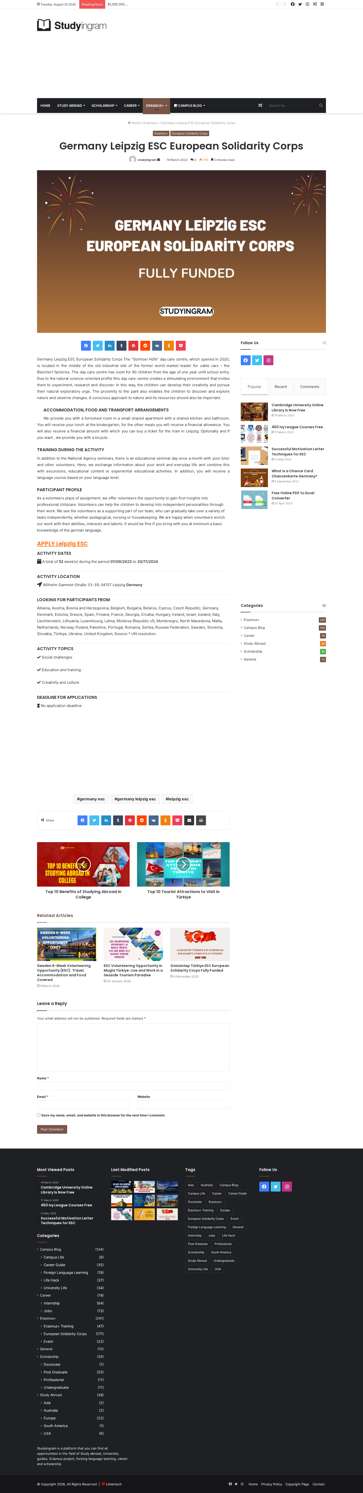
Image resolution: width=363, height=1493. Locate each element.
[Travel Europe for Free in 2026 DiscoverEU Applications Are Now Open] (144, 1187)
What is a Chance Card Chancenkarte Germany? (294, 474)
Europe (50, 1418)
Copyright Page (297, 1484)
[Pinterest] (133, 346)
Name (43, 1078)
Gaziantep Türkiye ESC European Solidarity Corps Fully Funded (199, 968)
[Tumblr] (121, 346)
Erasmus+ (155, 105)
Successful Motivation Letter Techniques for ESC (298, 452)
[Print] (201, 820)
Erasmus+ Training (59, 1326)
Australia (51, 1410)
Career (130, 105)
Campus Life (54, 1257)
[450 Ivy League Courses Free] (254, 434)
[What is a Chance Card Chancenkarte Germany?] (254, 478)
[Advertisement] (231, 53)
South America (56, 1426)
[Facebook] (86, 346)
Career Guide (54, 1265)
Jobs (48, 1311)
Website (143, 1097)
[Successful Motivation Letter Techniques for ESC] (254, 456)
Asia (47, 1403)
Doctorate (52, 1364)
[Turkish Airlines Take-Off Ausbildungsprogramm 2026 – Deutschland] (144, 1214)
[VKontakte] (157, 346)
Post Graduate (55, 1372)
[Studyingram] (71, 25)
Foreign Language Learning (66, 1272)
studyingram (147, 160)
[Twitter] (98, 346)
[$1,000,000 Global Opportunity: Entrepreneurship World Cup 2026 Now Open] (167, 1187)
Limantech (114, 1484)
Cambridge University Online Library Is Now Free (297, 408)
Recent (281, 386)
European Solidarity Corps (190, 133)
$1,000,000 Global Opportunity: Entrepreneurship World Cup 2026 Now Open (167, 4)
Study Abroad (69, 105)
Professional (54, 1380)
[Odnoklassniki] (169, 346)
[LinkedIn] (110, 346)
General (250, 659)
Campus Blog (190, 105)
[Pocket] (181, 346)
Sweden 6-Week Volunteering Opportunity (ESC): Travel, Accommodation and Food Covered (64, 972)
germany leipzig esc (136, 798)
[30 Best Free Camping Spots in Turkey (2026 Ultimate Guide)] (121, 1187)
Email (42, 1097)
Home (45, 105)
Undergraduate (56, 1387)
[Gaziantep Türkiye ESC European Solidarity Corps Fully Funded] (200, 944)
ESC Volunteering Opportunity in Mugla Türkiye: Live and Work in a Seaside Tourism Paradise (133, 970)
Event (48, 1341)
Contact (319, 1484)
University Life (55, 1288)
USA (47, 1433)
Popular (254, 386)
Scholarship (103, 105)
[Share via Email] (189, 820)
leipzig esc (178, 798)
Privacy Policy (271, 1484)
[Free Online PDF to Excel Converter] (254, 500)
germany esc (92, 798)
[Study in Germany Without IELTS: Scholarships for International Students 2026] (121, 1201)
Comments (309, 386)
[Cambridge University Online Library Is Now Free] (254, 412)
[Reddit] (145, 346)
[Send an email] (158, 160)
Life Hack (51, 1280)
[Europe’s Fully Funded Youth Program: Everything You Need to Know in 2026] (144, 1201)
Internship (52, 1303)
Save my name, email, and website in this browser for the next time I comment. (103, 1115)
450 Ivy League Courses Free (297, 427)
